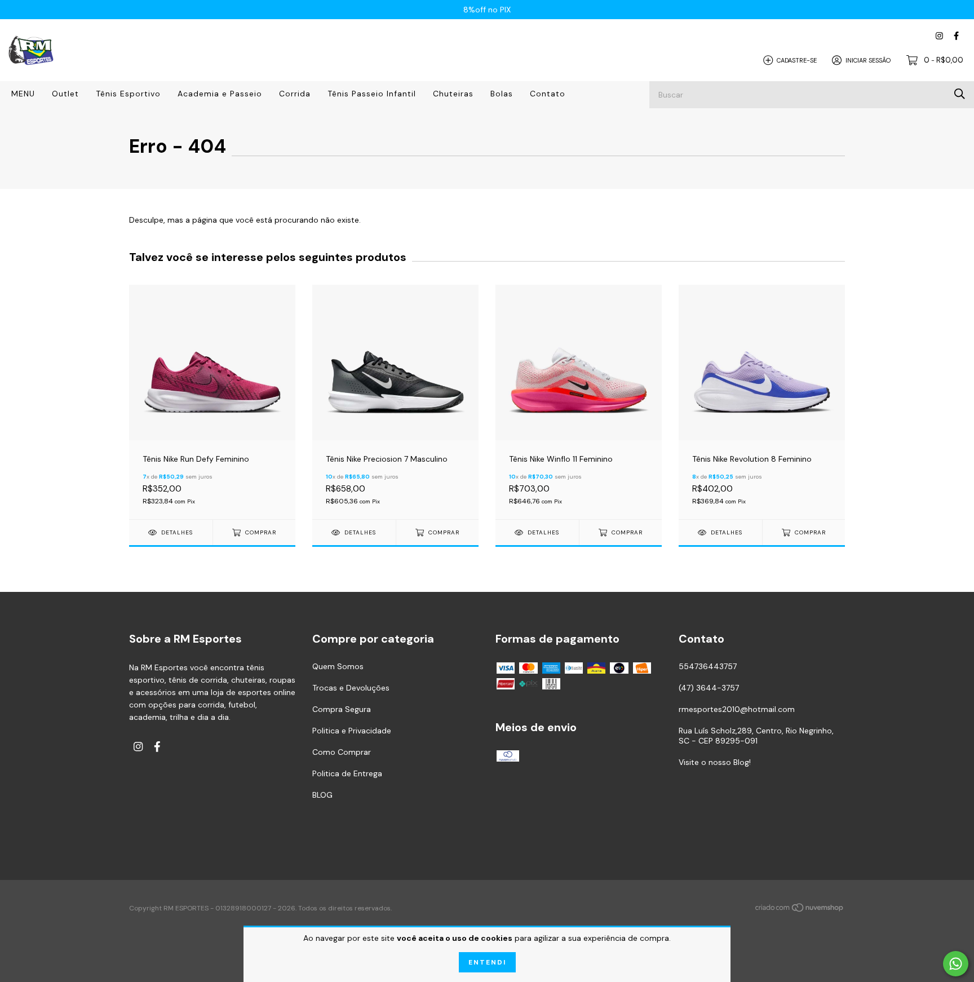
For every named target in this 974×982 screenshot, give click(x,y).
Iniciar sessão (868, 60)
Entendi (487, 962)
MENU (23, 94)
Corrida (295, 94)
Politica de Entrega (347, 773)
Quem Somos (338, 666)
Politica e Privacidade (351, 731)
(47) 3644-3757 (709, 688)
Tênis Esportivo (128, 94)
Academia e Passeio (220, 94)
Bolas (501, 94)
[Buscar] (959, 94)
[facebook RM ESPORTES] (956, 36)
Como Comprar (341, 752)
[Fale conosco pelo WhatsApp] (955, 963)
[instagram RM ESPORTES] (939, 36)
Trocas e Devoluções (350, 688)
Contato (547, 94)
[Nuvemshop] (800, 909)
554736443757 (708, 666)
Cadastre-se (797, 60)
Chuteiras (453, 94)
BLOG (322, 795)
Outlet (65, 94)
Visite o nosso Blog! (715, 762)
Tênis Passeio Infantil (371, 94)
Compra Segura (341, 709)
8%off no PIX (487, 10)
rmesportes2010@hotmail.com (737, 709)
